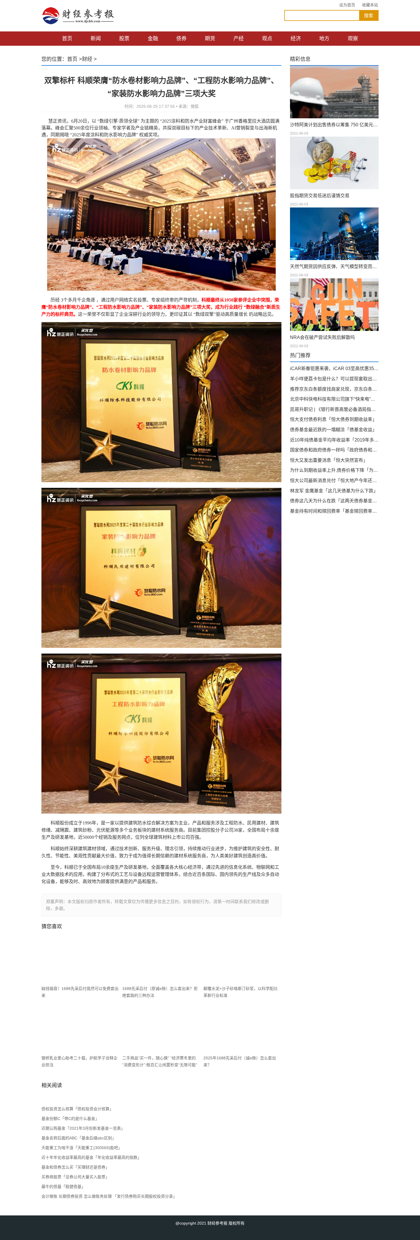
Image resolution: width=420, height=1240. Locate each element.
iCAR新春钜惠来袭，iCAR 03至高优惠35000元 (334, 368)
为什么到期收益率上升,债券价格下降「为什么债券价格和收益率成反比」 (334, 470)
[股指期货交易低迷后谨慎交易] (334, 163)
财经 (87, 59)
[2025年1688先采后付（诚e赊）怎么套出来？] (242, 1029)
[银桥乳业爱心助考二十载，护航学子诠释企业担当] (80, 1029)
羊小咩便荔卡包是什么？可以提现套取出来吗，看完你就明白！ (334, 378)
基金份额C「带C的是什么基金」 (70, 1118)
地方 (324, 38)
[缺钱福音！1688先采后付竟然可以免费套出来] (80, 959)
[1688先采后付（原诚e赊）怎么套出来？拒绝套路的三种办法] (161, 959)
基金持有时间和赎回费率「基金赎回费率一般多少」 (334, 511)
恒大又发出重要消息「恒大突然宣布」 (329, 460)
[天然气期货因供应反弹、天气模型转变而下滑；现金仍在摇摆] (334, 233)
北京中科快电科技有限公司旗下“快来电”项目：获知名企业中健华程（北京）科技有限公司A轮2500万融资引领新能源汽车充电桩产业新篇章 (334, 399)
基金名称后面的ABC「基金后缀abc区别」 (78, 1138)
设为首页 (347, 5)
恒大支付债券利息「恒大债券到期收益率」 (333, 419)
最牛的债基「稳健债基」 (63, 1186)
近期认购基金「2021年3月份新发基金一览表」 (83, 1128)
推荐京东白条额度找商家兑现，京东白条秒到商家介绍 (334, 389)
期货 (210, 38)
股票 (124, 38)
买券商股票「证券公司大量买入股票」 (75, 1177)
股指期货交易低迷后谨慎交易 (319, 195)
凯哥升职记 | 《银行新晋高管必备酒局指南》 (334, 409)
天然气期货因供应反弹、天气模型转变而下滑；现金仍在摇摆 (334, 266)
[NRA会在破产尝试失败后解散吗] (334, 304)
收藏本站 (370, 5)
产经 (238, 38)
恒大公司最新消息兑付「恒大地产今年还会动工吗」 (334, 480)
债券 (181, 38)
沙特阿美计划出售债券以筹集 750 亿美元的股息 (334, 124)
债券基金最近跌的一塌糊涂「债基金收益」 (333, 429)
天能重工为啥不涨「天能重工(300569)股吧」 (81, 1147)
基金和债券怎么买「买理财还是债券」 (75, 1167)
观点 (267, 38)
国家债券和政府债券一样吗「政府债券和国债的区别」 (334, 450)
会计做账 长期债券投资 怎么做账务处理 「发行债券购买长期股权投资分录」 (109, 1196)
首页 (67, 38)
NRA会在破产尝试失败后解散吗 (322, 337)
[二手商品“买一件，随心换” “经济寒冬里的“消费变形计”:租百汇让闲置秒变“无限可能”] (161, 1029)
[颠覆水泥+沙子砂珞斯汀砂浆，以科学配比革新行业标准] (242, 959)
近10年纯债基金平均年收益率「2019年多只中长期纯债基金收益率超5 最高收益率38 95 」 (334, 440)
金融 (153, 38)
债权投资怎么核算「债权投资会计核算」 (77, 1109)
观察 (353, 38)
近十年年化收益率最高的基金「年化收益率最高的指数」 (91, 1157)
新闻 (96, 38)
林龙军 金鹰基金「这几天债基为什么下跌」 (334, 490)
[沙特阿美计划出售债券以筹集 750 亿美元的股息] (334, 92)
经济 (296, 38)
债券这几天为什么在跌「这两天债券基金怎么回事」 (334, 500)
